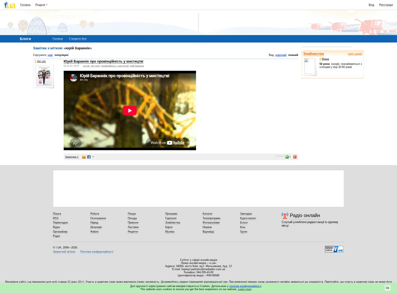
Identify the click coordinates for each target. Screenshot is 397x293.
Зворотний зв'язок (64, 251)
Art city (41, 61)
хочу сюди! (355, 53)
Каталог (208, 213)
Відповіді (208, 231)
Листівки (133, 227)
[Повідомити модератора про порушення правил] (295, 156)
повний (293, 55)
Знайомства (313, 54)
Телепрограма (211, 218)
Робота (94, 213)
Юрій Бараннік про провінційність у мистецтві (103, 61)
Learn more (244, 289)
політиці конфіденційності (245, 286)
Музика (169, 231)
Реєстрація (386, 4)
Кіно (242, 227)
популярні (61, 55)
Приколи (133, 222)
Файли (94, 231)
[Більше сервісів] (93, 157)
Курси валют (248, 218)
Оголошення (98, 218)
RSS (56, 218)
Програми (171, 213)
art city (86, 66)
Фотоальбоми (211, 222)
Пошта (57, 213)
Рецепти (133, 231)
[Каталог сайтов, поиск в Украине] (334, 247)
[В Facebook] (89, 156)
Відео (56, 227)
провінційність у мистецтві (115, 66)
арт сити (95, 66)
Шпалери (96, 227)
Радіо (56, 235)
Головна (25, 4)
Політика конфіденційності (96, 251)
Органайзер (60, 231)
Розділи (40, 4)
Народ (94, 222)
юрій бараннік (137, 66)
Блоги (244, 222)
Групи (243, 231)
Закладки (246, 213)
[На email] (84, 156)
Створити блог (78, 38)
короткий (280, 55)
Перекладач (60, 222)
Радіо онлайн (305, 215)
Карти (168, 227)
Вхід (371, 4)
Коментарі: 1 (71, 157)
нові (50, 55)
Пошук (132, 213)
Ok (387, 287)
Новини (207, 227)
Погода (132, 218)
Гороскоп (170, 218)
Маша (325, 58)
